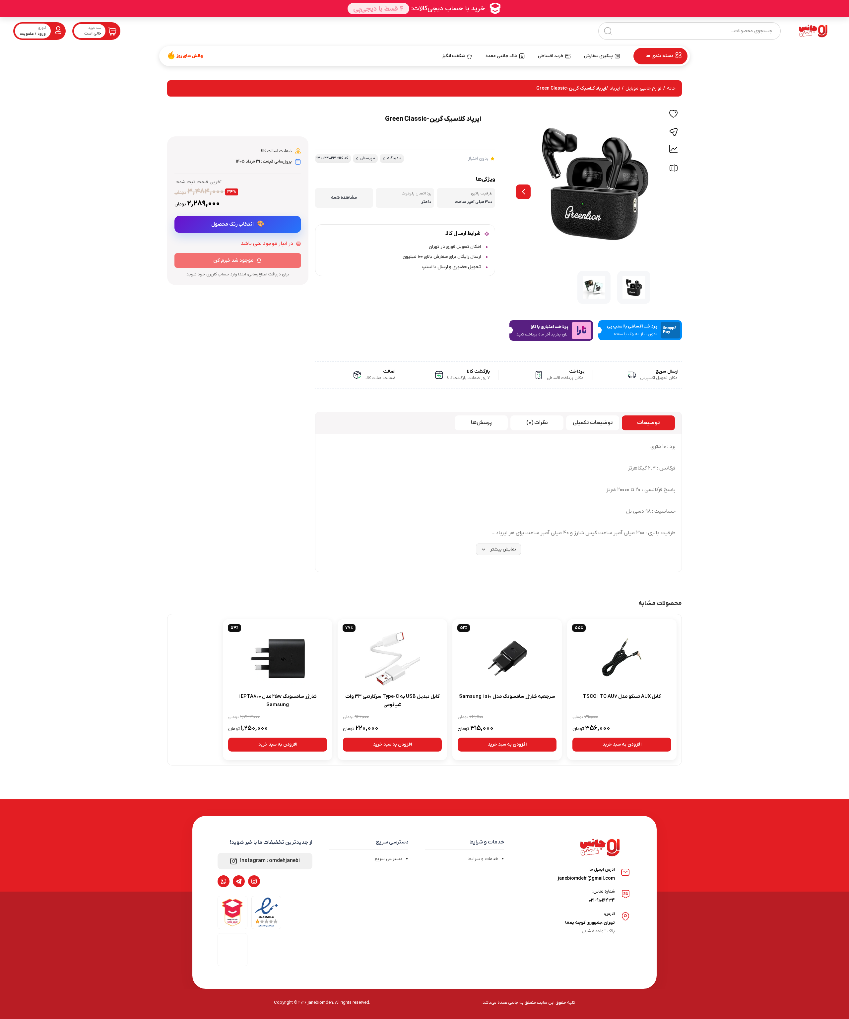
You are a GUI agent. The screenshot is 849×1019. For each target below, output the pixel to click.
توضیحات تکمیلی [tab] (593, 422)
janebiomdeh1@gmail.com (586, 878)
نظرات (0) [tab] (537, 422)
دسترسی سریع (388, 859)
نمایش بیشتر (503, 549)
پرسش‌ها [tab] (481, 422)
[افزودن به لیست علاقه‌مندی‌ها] (674, 115)
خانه (671, 88)
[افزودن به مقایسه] (674, 170)
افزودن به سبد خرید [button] (622, 744)
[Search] (607, 31)
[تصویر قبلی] (523, 191)
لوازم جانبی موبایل (643, 88)
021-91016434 (602, 900)
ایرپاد (615, 88)
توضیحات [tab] (648, 422)
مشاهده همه (344, 197)
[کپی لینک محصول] (674, 132)
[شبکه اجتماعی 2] (239, 881)
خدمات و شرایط (483, 859)
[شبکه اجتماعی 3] (223, 881)
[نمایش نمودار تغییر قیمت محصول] (674, 149)
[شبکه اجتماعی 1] (254, 881)
